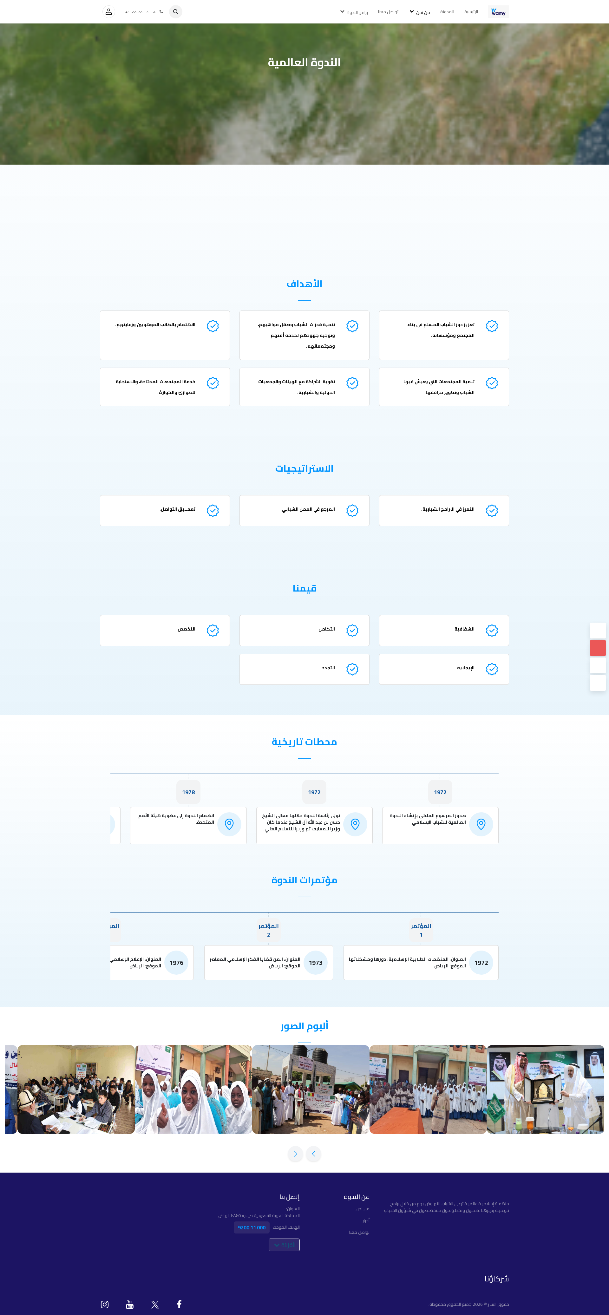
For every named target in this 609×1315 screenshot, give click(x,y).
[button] (175, 11)
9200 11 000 (251, 1227)
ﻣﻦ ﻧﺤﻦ (363, 1209)
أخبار (366, 1220)
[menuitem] (471, 12)
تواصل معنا (359, 1232)
